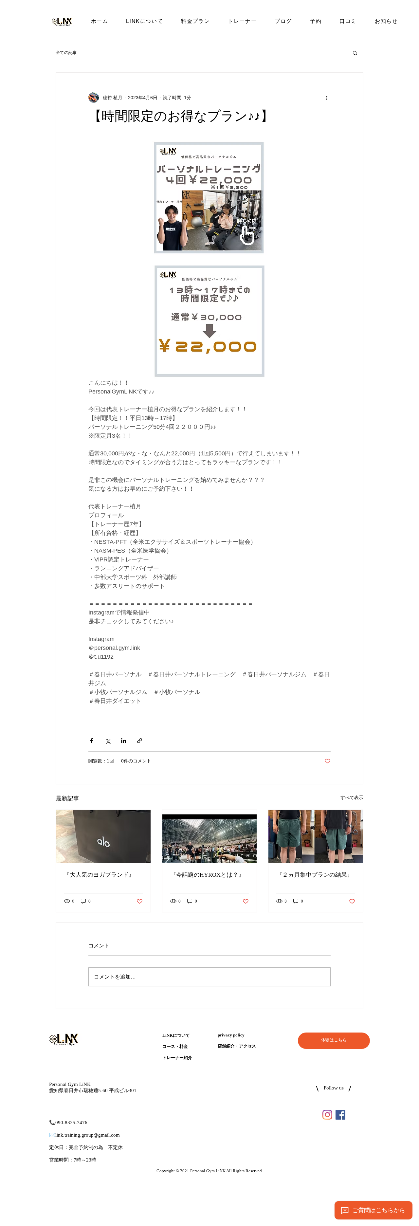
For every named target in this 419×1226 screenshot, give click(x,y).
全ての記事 (66, 52)
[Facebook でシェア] (91, 741)
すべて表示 (351, 797)
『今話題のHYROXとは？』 (207, 875)
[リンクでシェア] (140, 741)
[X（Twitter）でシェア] (107, 741)
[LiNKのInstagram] (327, 1115)
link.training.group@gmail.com (87, 1135)
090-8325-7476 (71, 1122)
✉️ (52, 1135)
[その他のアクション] (327, 97)
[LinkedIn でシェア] (123, 741)
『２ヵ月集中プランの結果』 (314, 875)
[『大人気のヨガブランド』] (103, 836)
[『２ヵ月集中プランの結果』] (315, 836)
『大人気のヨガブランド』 (99, 875)
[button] (355, 52)
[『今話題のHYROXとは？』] (209, 836)
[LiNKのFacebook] (340, 1115)
